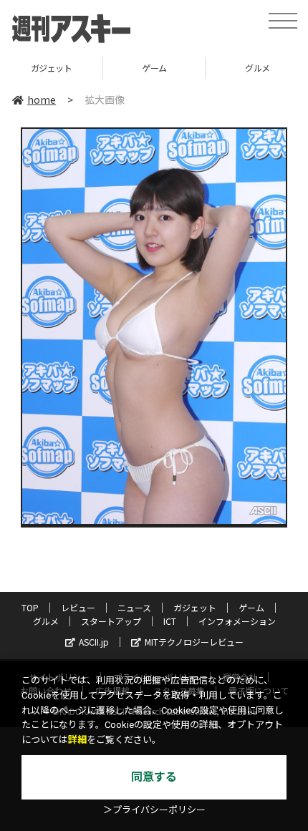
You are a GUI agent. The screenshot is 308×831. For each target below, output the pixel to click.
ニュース (134, 607)
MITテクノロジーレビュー (194, 642)
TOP (30, 607)
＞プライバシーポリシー (154, 810)
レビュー (78, 607)
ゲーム (79, 68)
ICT (169, 621)
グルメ (182, 68)
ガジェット (194, 607)
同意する (154, 777)
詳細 (77, 739)
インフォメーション (237, 621)
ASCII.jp (94, 642)
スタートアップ (111, 621)
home (41, 99)
